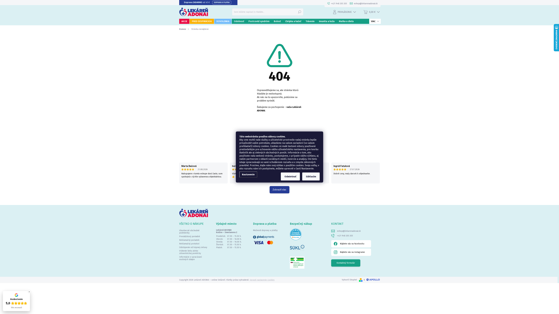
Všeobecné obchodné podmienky (189, 231)
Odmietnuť (290, 176)
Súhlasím (311, 176)
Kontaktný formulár (346, 263)
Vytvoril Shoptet (349, 280)
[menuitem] (184, 21)
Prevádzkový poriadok (189, 236)
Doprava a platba (222, 2)
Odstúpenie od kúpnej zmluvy (193, 247)
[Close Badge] (29, 291)
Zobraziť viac (279, 189)
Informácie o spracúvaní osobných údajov (190, 258)
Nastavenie (248, 174)
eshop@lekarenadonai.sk (349, 231)
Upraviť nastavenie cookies (262, 280)
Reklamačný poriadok (189, 240)
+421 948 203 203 (345, 235)
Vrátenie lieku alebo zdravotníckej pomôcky (190, 252)
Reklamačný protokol (189, 243)
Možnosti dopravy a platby (265, 230)
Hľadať (300, 12)
